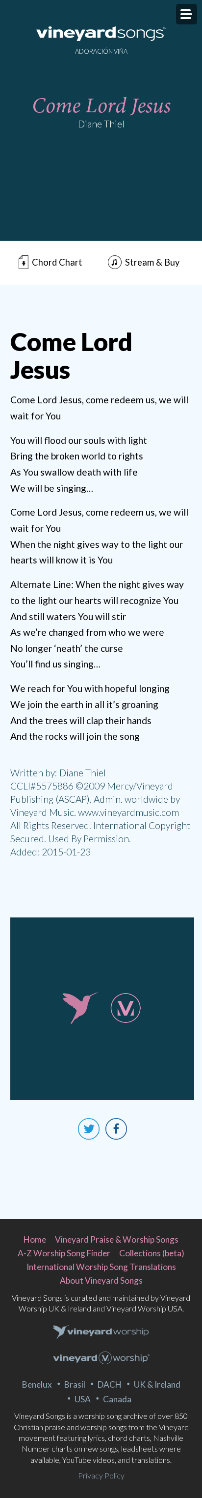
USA (83, 1399)
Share (116, 1129)
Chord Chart (57, 262)
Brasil (74, 1384)
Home (35, 1239)
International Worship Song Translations (101, 1267)
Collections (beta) (151, 1253)
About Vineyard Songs (101, 1280)
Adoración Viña (101, 51)
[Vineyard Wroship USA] (101, 1359)
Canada (117, 1399)
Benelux (37, 1384)
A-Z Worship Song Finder (64, 1253)
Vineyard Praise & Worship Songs (116, 1239)
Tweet (88, 1129)
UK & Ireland (157, 1384)
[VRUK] (101, 1332)
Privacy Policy (101, 1475)
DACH (110, 1384)
